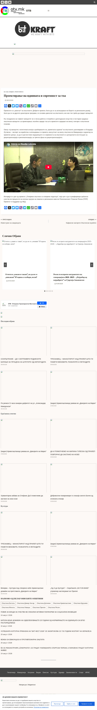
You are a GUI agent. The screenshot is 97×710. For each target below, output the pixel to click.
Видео (11, 92)
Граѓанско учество (8, 413)
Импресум (23, 685)
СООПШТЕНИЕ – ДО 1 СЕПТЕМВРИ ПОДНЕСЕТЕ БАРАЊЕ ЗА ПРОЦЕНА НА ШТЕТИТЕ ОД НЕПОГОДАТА (23, 360)
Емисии (46, 672)
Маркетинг (32, 685)
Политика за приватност (41, 707)
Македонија (21, 672)
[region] (48, 702)
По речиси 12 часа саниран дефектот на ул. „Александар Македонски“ (23, 405)
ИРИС (87, 672)
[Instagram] (9, 2)
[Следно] (91, 265)
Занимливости (71, 672)
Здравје (61, 672)
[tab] (44, 291)
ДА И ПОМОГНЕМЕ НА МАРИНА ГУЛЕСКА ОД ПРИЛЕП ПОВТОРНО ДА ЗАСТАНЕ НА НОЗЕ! (72, 453)
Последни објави (7, 321)
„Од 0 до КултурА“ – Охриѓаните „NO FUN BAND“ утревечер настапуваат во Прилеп (69, 589)
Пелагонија (19, 92)
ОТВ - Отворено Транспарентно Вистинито (22, 304)
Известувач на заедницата (11, 221)
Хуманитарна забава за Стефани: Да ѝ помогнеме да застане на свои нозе (22, 497)
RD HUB (6, 92)
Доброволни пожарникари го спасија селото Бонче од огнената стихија (71, 497)
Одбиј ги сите (71, 704)
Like (43, 303)
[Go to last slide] (5, 265)
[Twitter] (6, 2)
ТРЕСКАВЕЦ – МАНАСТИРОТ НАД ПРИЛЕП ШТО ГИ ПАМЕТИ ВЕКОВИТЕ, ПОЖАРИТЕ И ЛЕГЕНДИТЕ (71, 360)
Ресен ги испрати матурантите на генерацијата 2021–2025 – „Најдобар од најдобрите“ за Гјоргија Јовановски (70, 277)
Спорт (81, 672)
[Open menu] (48, 10)
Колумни (31, 672)
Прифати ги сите (86, 704)
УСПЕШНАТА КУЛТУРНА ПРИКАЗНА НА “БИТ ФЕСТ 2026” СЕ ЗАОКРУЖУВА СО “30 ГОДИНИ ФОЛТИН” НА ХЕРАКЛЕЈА (46, 623)
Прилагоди (57, 704)
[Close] (95, 696)
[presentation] (24, 255)
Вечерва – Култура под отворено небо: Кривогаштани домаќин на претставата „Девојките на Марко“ (22, 589)
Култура (4, 506)
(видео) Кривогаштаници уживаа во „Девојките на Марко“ (73, 403)
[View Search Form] (94, 2)
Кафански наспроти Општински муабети (81, 221)
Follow (43, 306)
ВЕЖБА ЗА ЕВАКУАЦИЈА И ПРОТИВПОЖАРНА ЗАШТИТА (22, 631)
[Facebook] (2, 2)
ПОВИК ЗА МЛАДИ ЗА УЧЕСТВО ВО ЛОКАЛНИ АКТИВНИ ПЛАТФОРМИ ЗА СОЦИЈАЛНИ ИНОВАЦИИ (39, 650)
